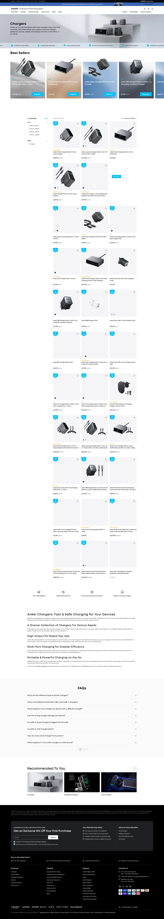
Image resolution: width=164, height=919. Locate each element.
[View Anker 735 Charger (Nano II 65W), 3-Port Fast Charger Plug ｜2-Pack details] (78, 376)
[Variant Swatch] (85, 146)
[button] (37, 122)
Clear (46, 118)
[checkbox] (14, 841)
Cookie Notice (98, 912)
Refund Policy (54, 912)
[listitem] (120, 886)
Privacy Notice (41, 842)
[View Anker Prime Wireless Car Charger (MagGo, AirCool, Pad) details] (134, 376)
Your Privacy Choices (77, 912)
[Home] (27, 9)
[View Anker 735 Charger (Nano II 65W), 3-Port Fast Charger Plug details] (134, 208)
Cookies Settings (109, 912)
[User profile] (152, 9)
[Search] (145, 9)
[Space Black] (83, 565)
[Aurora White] (55, 230)
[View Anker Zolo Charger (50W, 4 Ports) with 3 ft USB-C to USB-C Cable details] (106, 334)
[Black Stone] (114, 314)
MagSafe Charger (71, 795)
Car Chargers (106, 795)
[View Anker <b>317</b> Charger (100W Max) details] (78, 334)
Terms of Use (29, 842)
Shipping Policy (45, 912)
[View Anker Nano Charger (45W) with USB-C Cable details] (106, 208)
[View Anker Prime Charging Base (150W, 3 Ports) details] (106, 501)
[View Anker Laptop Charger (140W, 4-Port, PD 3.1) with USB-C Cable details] (106, 124)
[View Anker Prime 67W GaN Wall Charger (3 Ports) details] (134, 250)
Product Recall (148, 4)
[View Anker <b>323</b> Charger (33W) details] (106, 292)
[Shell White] (116, 314)
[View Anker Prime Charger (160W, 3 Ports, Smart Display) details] (78, 124)
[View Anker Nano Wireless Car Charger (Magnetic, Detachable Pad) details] (134, 543)
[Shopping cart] (148, 9)
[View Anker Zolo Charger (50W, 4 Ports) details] (78, 250)
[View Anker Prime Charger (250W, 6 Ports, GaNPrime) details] (134, 124)
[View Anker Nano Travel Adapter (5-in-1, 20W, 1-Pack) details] (78, 208)
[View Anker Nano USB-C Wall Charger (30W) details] (134, 292)
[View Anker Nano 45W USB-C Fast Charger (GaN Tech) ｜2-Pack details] (78, 459)
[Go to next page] (87, 749)
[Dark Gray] (83, 146)
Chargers (30, 795)
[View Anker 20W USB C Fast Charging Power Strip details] (134, 334)
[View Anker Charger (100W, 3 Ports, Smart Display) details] (78, 165)
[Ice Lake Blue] (111, 314)
